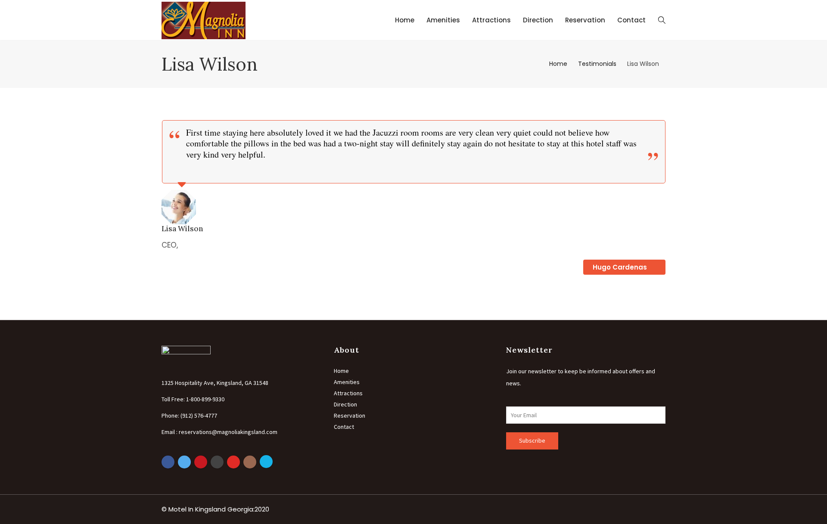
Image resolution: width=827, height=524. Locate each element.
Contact (631, 20)
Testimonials (597, 63)
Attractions (491, 20)
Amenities (443, 20)
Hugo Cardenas (621, 267)
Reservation (585, 20)
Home (404, 20)
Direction (538, 20)
